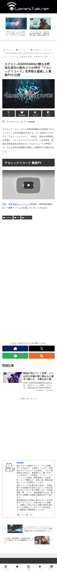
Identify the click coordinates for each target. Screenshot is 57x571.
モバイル (27, 217)
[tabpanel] (16, 27)
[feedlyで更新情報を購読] (15, 356)
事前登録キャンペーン (18, 204)
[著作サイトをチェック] (15, 348)
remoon (20, 462)
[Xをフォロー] (42, 348)
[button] (48, 113)
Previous (2, 27)
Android (9, 217)
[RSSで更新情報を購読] (42, 356)
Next (54, 27)
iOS (18, 217)
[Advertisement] (28, 250)
